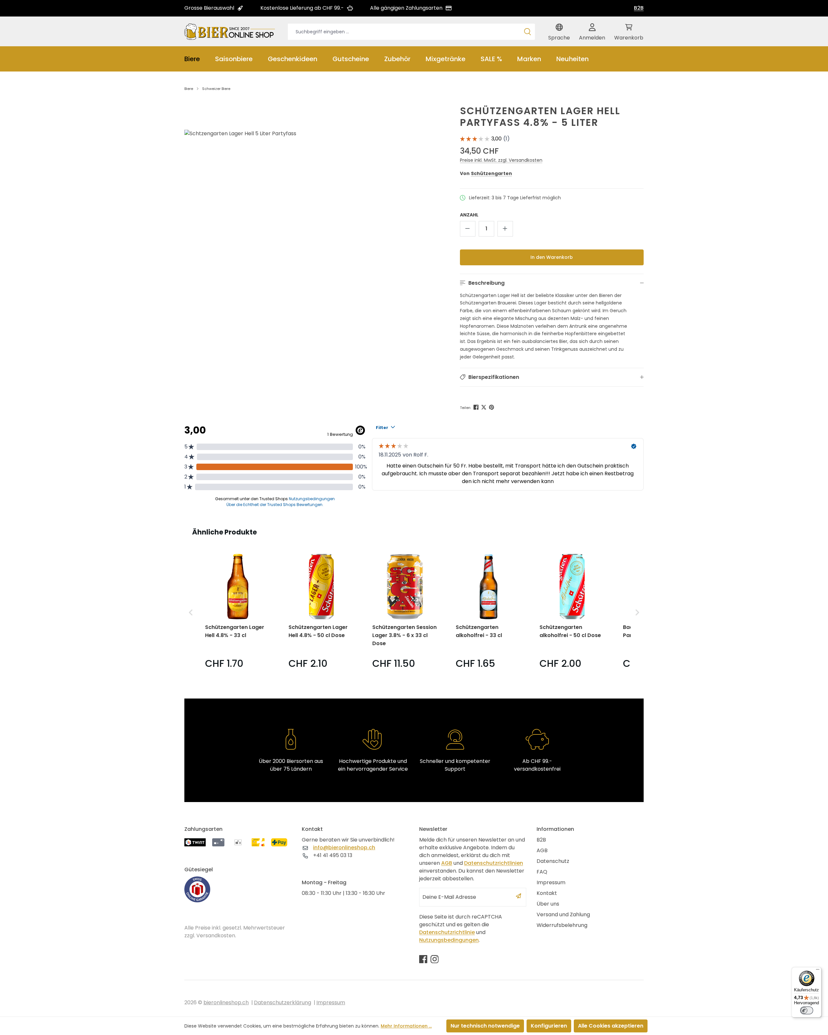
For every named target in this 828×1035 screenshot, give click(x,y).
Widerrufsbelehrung (562, 925)
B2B (639, 8)
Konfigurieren (549, 1025)
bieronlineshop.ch (226, 1002)
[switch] (806, 1010)
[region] (308, 228)
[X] (484, 407)
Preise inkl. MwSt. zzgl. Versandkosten (501, 160)
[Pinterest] (492, 407)
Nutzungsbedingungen (449, 940)
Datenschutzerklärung (282, 1002)
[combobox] (404, 32)
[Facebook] (477, 407)
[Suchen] (527, 32)
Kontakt (547, 893)
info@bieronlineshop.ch (344, 847)
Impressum (551, 882)
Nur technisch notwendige (485, 1025)
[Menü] (818, 971)
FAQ (542, 871)
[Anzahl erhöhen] (505, 229)
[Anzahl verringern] (467, 229)
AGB (446, 863)
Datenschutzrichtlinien (493, 863)
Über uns (548, 904)
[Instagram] (434, 959)
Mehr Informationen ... (406, 1026)
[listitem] (237, 612)
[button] (552, 283)
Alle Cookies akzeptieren (610, 1025)
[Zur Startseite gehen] (229, 31)
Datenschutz (553, 861)
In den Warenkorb (551, 257)
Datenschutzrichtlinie (447, 932)
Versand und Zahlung (563, 914)
